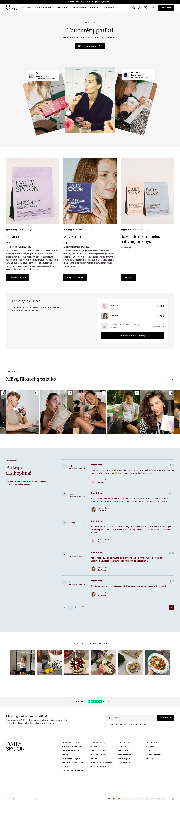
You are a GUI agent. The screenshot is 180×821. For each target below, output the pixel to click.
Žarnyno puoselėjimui (71, 746)
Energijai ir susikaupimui (72, 762)
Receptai (94, 7)
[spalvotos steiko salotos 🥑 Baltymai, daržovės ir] (157, 662)
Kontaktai (150, 746)
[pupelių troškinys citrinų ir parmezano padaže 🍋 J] (130, 662)
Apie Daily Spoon (111, 7)
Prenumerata (62, 7)
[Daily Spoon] (11, 7)
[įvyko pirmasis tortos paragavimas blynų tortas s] (76, 662)
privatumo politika (138, 724)
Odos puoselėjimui (70, 750)
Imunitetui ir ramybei (71, 758)
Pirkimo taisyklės (153, 754)
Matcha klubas (124, 754)
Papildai (93, 746)
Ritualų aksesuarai (98, 766)
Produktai (26, 7)
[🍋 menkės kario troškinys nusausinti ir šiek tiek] (103, 662)
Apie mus (122, 746)
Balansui (114, 306)
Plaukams (66, 754)
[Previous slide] (165, 380)
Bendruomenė (79, 7)
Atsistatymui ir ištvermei (72, 770)
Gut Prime (115, 316)
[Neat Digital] (172, 799)
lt (151, 7)
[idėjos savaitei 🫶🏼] (22, 662)
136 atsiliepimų (85, 230)
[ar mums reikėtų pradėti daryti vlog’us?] (49, 662)
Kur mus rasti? (152, 758)
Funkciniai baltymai (98, 750)
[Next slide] (172, 380)
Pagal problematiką (43, 7)
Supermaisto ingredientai (101, 762)
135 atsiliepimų (28, 230)
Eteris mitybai (124, 758)
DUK (148, 750)
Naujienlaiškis (124, 762)
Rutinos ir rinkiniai (98, 754)
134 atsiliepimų (143, 230)
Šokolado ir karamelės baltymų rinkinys (125, 326)
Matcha (93, 758)
